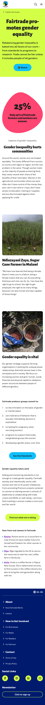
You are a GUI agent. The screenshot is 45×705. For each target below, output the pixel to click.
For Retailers (11, 638)
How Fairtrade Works (14, 608)
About (9, 601)
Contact (10, 652)
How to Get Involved (17, 621)
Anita (6, 562)
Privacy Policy (11, 663)
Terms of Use (11, 658)
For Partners (11, 644)
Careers (9, 613)
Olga (6, 551)
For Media (10, 633)
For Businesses (12, 627)
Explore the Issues (13, 12)
